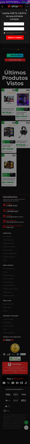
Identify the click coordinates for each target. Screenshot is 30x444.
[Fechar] (26, 10)
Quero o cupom (15, 37)
